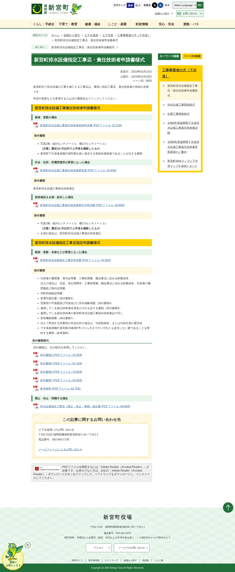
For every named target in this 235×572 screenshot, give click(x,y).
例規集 (145, 560)
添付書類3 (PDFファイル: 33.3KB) (61, 355)
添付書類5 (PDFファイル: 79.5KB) (61, 371)
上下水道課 (91, 35)
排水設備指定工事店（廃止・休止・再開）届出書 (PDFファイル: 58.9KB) (85, 406)
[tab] (169, 56)
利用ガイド (77, 560)
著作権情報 (93, 560)
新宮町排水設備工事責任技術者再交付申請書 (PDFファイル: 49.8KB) (82, 205)
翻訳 (200, 5)
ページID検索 (192, 56)
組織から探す (162, 13)
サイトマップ (111, 560)
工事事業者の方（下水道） (133, 35)
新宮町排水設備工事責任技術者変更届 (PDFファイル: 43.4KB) (78, 170)
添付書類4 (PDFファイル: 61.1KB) (61, 363)
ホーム (55, 35)
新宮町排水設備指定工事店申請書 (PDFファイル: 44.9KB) (75, 260)
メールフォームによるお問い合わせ (60, 449)
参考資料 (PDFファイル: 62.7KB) (60, 388)
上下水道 (107, 35)
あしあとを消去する (117, 47)
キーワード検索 (169, 56)
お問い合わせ (190, 13)
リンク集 (158, 560)
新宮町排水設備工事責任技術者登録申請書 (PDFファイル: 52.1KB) (81, 125)
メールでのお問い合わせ (131, 547)
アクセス (98, 547)
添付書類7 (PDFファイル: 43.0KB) (61, 380)
